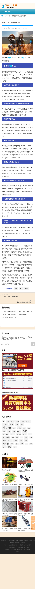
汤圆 (13, 437)
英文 (23, 57)
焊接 (31, 437)
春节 (10, 57)
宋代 (19, 427)
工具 (29, 428)
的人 (10, 440)
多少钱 (7, 427)
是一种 (19, 434)
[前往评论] (33, 523)
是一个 (13, 434)
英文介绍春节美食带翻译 (11, 296)
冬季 (17, 424)
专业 (8, 421)
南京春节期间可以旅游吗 (24, 302)
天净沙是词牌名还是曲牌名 (10, 311)
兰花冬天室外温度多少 (9, 314)
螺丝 (17, 444)
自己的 (6, 443)
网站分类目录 (28, 540)
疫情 (4, 440)
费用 (31, 444)
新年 (14, 431)
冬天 (11, 424)
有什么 (24, 434)
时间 (18, 431)
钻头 (15, 447)
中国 (12, 421)
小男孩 (17, 551)
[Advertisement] (17, 571)
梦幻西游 (6, 437)
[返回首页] (33, 518)
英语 (10, 66)
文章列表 (7, 16)
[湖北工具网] (17, 6)
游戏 (26, 437)
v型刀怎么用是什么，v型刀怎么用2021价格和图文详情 (10, 317)
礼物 (21, 440)
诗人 (21, 444)
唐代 (22, 424)
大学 (14, 428)
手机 (4, 431)
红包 (26, 440)
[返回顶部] (33, 527)
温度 (22, 437)
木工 (30, 434)
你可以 (28, 421)
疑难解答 (23, 542)
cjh (6, 28)
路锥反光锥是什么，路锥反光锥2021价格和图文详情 (27, 311)
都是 (9, 447)
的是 (16, 440)
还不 (4, 447)
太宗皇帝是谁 (23, 314)
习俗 (17, 421)
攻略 (8, 431)
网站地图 (17, 542)
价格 (22, 421)
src (3, 421)
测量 (17, 437)
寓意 (24, 428)
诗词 (26, 444)
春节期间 (5, 434)
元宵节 (5, 424)
